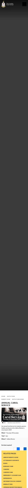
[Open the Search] (19, 4)
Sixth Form (11, 396)
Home (3, 396)
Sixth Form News (18, 399)
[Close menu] (24, 4)
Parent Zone (5, 399)
